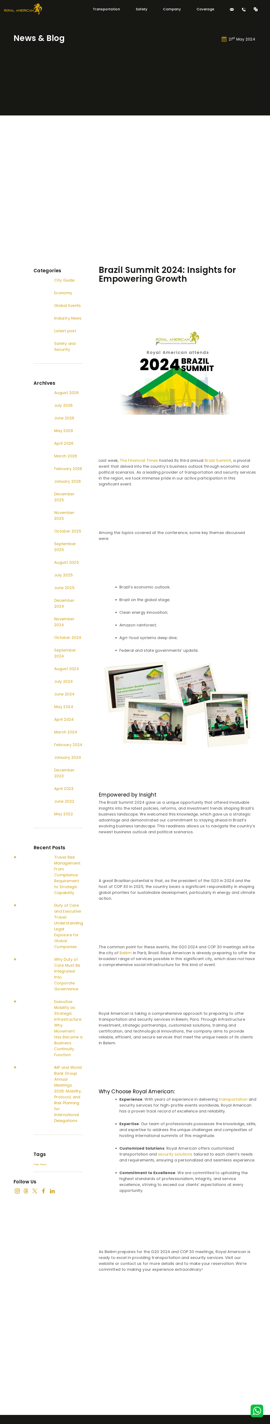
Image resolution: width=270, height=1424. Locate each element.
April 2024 (64, 719)
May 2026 (63, 430)
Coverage (205, 9)
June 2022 (64, 801)
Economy (63, 292)
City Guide (64, 280)
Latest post (65, 330)
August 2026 (66, 392)
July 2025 (63, 575)
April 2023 (64, 788)
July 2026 (63, 405)
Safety (141, 9)
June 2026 (64, 418)
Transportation (106, 9)
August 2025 (66, 562)
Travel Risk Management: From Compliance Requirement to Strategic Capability (67, 875)
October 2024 (67, 637)
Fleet (36, 1164)
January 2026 (67, 481)
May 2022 (63, 814)
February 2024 (68, 744)
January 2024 (67, 757)
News (43, 1164)
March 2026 (65, 456)
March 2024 (65, 732)
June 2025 (64, 587)
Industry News (68, 318)
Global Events (67, 305)
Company (172, 9)
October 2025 (67, 531)
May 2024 (63, 706)
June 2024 (64, 694)
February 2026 (68, 468)
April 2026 (64, 443)
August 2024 (66, 668)
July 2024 (63, 681)
